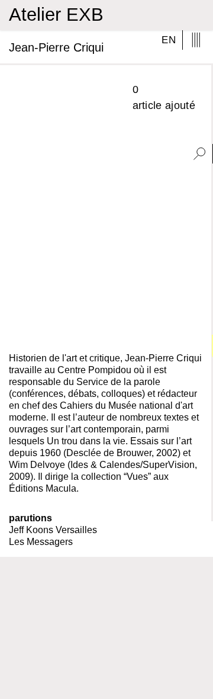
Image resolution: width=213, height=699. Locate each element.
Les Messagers (41, 542)
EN (169, 40)
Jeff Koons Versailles (53, 530)
